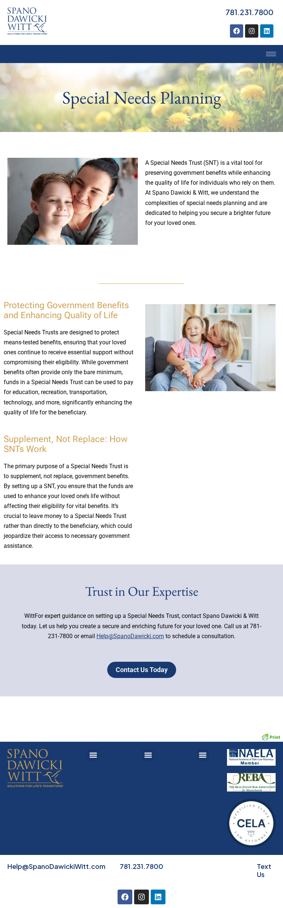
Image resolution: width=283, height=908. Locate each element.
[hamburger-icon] (271, 54)
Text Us (264, 870)
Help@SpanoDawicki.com (130, 636)
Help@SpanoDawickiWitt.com (56, 866)
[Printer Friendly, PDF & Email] (271, 736)
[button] (93, 755)
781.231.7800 (249, 12)
